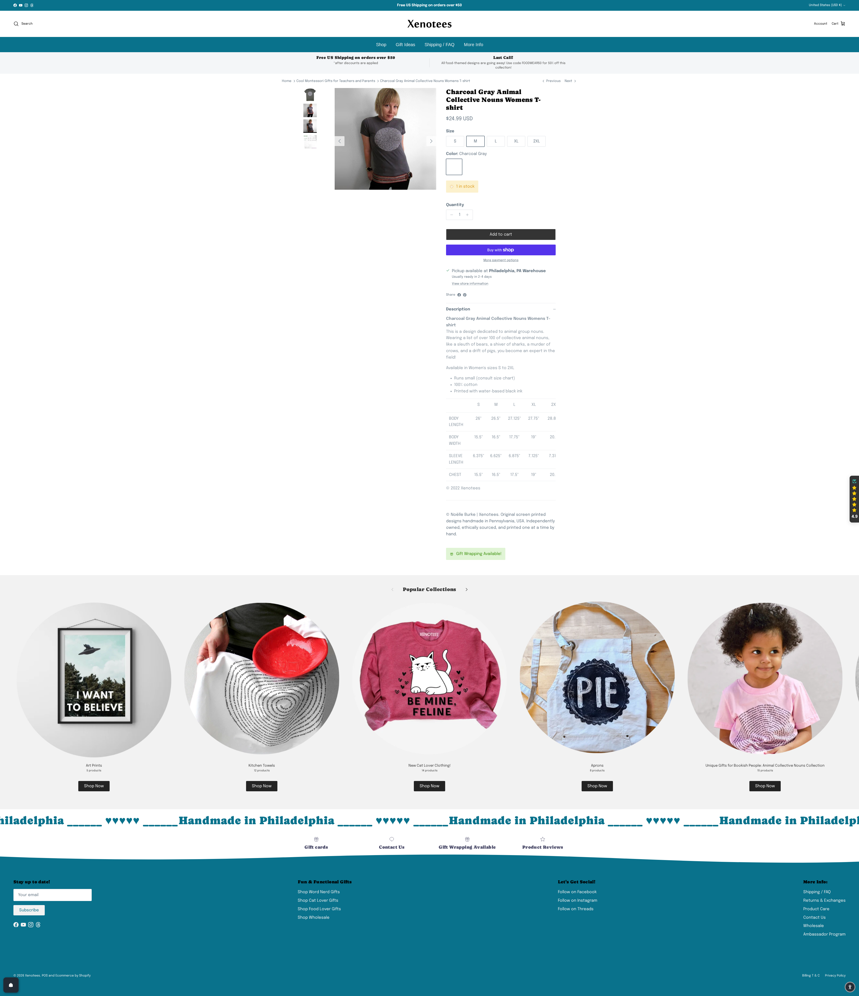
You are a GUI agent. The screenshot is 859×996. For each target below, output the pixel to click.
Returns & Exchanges (824, 901)
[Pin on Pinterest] (464, 295)
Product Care (816, 909)
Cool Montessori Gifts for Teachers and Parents (335, 81)
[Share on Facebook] (459, 295)
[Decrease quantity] (450, 215)
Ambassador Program (824, 934)
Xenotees (32, 975)
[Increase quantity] (468, 215)
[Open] (11, 985)
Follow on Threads (575, 909)
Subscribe (29, 910)
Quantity (455, 205)
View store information (470, 283)
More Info (473, 44)
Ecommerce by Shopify (73, 975)
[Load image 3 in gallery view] (385, 139)
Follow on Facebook (577, 892)
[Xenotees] (429, 23)
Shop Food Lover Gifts (319, 909)
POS (45, 975)
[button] (854, 499)
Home (286, 81)
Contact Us (814, 918)
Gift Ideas (405, 44)
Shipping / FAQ (440, 44)
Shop (381, 44)
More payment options (501, 260)
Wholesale (813, 926)
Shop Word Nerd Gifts (319, 892)
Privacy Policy (835, 975)
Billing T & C (811, 975)
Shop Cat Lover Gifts (318, 901)
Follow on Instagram (577, 901)
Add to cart (501, 234)
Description (458, 309)
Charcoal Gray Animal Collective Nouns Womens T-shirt (425, 81)
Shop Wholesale (314, 918)
